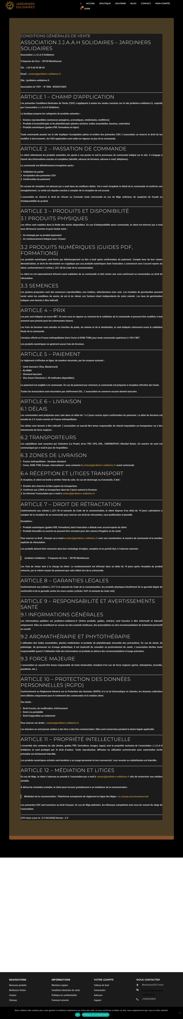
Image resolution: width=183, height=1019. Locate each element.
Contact (146, 3)
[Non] (179, 1012)
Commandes (99, 990)
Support (97, 1000)
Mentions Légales (60, 985)
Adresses (98, 995)
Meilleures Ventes (17, 990)
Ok (77, 1015)
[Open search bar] (80, 4)
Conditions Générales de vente (66, 990)
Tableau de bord (101, 985)
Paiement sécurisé (60, 1000)
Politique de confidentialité (64, 995)
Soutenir (120, 3)
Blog (133, 3)
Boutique (105, 3)
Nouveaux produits (17, 985)
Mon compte (162, 3)
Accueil (90, 3)
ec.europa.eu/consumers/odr (133, 796)
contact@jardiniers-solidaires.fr (44, 74)
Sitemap (13, 1000)
